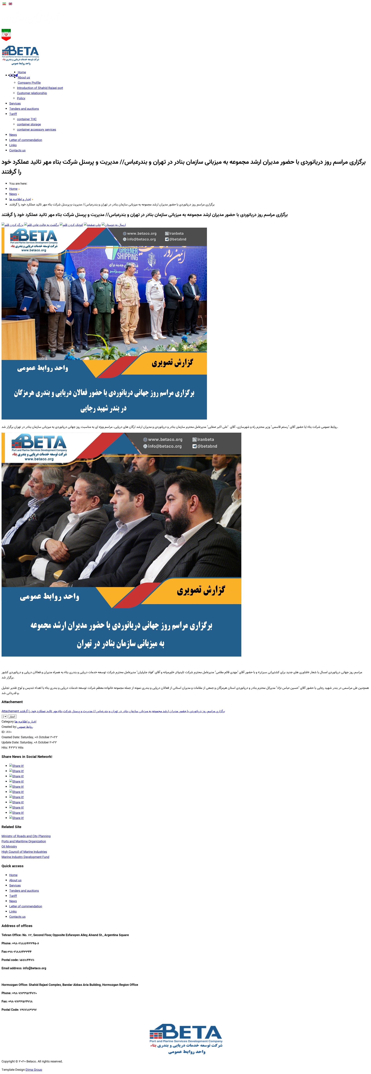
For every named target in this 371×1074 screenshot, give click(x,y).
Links (13, 145)
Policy (21, 98)
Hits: (5, 747)
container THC (27, 119)
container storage (29, 124)
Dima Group (34, 1069)
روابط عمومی (25, 727)
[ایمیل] (114, 225)
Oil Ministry (9, 846)
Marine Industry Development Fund (25, 857)
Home (22, 72)
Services (15, 103)
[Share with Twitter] (16, 771)
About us (24, 77)
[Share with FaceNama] (16, 807)
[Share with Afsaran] (16, 818)
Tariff (13, 114)
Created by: (9, 727)
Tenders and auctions (24, 108)
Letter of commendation (25, 140)
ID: (3, 732)
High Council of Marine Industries (24, 851)
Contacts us (17, 150)
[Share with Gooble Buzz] (16, 792)
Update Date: (10, 742)
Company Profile (29, 82)
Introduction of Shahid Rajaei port (40, 88)
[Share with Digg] (16, 786)
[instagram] (13, 75)
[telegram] (16, 75)
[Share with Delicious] (16, 776)
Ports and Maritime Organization (24, 841)
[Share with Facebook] (16, 766)
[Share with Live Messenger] (16, 802)
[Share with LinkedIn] (16, 797)
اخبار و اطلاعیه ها (25, 721)
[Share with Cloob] (16, 813)
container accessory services (36, 129)
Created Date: (11, 737)
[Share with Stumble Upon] (16, 781)
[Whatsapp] (10, 75)
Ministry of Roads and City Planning (26, 836)
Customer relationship (32, 93)
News (13, 135)
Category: (8, 721)
